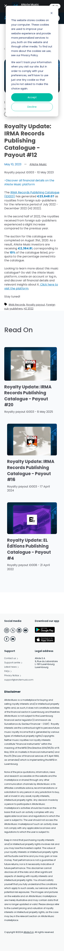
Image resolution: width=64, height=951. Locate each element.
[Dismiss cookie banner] (51, 13)
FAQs (7, 671)
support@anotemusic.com (18, 679)
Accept (32, 97)
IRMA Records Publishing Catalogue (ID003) (31, 194)
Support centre (12, 662)
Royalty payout (35, 304)
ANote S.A (28, 932)
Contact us (10, 658)
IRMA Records (17, 304)
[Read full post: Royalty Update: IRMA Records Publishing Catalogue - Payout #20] (30, 380)
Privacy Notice (11, 675)
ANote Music (38, 164)
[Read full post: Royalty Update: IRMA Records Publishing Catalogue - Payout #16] (32, 454)
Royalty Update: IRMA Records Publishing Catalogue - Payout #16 (30, 470)
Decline (32, 107)
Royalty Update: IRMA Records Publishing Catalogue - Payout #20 (28, 396)
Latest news (10, 666)
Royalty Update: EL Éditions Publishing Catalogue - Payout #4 (29, 549)
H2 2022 (28, 308)
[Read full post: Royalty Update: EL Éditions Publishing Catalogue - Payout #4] (32, 533)
